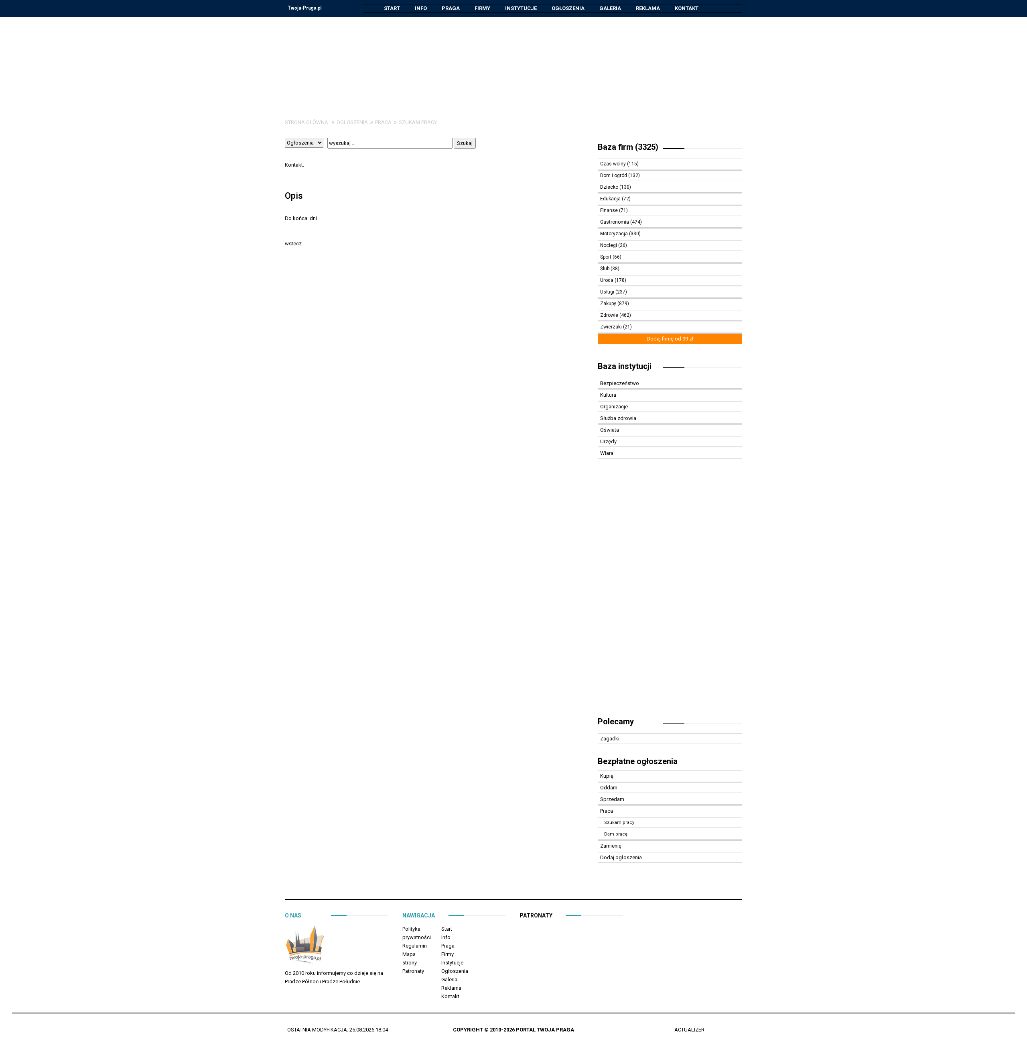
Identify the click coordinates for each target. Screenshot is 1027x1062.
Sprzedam (612, 799)
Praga (451, 8)
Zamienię (610, 846)
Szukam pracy (418, 122)
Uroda (607, 280)
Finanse (609, 210)
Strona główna (306, 122)
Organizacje (614, 407)
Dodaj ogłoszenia (621, 857)
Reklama (648, 8)
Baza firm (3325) (628, 147)
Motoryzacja (614, 233)
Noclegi (609, 245)
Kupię (606, 776)
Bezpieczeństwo (619, 383)
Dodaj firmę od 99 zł (670, 339)
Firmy (482, 8)
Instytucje (521, 8)
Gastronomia (615, 222)
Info (421, 8)
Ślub (605, 268)
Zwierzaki (611, 327)
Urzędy (608, 441)
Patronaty (413, 971)
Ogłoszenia (568, 8)
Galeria (610, 8)
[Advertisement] (513, 62)
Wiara (606, 453)
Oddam (608, 788)
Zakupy (608, 303)
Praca (383, 122)
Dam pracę (615, 834)
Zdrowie (609, 315)
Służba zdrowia (618, 418)
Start (392, 8)
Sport (606, 257)
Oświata (609, 430)
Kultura (608, 395)
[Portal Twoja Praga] (305, 946)
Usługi (607, 292)
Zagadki (609, 739)
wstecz (293, 244)
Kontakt (686, 8)
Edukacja (611, 199)
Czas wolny (613, 164)
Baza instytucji (625, 366)
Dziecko (609, 187)
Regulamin (414, 946)
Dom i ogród (614, 175)
